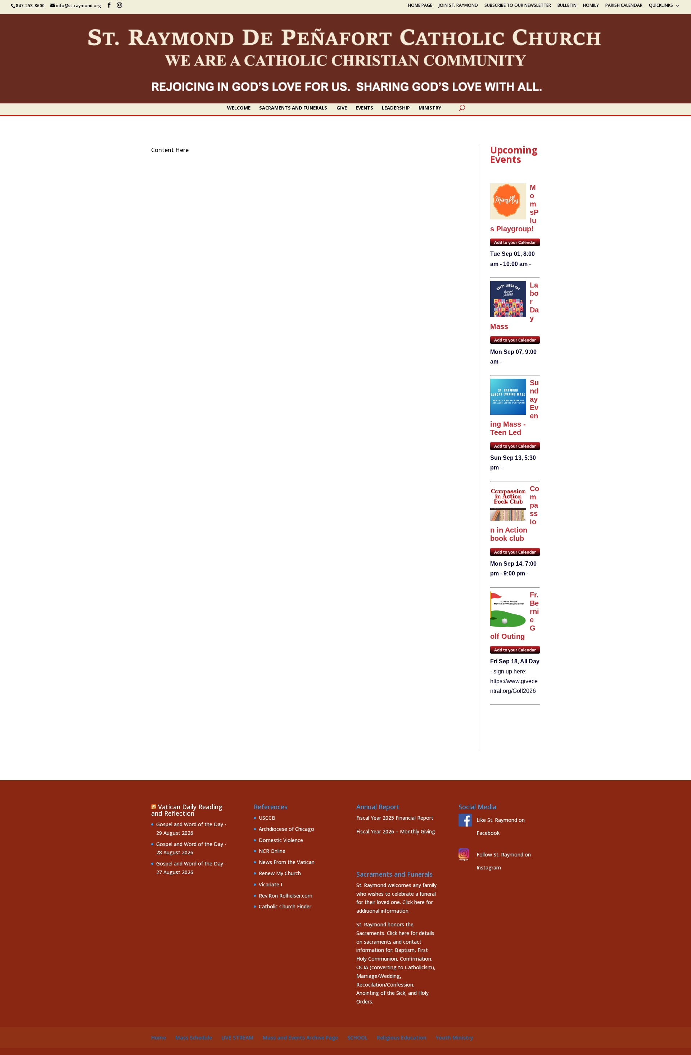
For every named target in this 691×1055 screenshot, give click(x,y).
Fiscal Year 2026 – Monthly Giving (395, 831)
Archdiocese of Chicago (286, 828)
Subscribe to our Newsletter (517, 5)
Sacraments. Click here (382, 933)
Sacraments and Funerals (293, 108)
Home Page (420, 5)
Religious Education (401, 1037)
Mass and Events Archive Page (300, 1037)
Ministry (430, 108)
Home (158, 1037)
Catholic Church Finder (285, 906)
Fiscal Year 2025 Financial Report (394, 817)
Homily (591, 5)
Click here (413, 902)
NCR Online (272, 850)
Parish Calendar (623, 5)
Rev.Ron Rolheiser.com (285, 895)
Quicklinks (661, 5)
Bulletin (567, 5)
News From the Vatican (287, 862)
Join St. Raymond (458, 5)
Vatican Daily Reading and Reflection (186, 810)
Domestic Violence (281, 840)
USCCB (267, 817)
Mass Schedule (193, 1037)
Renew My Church (280, 873)
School (357, 1037)
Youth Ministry (454, 1037)
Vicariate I (270, 884)
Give (342, 108)
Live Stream (237, 1037)
